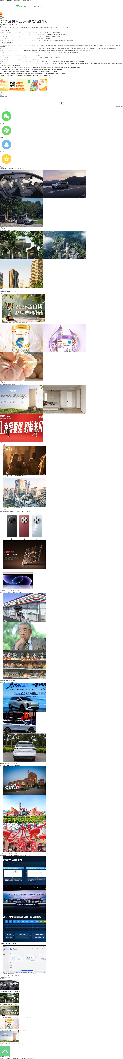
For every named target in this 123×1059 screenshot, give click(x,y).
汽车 (26, 0)
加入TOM (11, 1056)
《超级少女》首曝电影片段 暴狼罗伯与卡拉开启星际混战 (15, 475)
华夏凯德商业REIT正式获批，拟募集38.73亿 (13, 507)
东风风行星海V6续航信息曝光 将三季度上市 (9, 682)
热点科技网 (2, 590)
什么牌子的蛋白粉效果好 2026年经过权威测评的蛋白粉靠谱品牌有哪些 (15, 291)
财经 (19, 0)
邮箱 (31, 0)
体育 (8, 0)
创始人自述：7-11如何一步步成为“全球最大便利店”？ (12, 592)
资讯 (3, 0)
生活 (12, 0)
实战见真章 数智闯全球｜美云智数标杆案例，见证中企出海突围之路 (15, 855)
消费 (24, 0)
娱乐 (6, 0)
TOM (1, 293)
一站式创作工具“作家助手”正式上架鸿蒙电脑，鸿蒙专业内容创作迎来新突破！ (20, 973)
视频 (17, 0)
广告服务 (7, 1056)
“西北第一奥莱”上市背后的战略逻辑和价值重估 (10, 765)
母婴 (15, 0)
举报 (1, 95)
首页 (1, 0)
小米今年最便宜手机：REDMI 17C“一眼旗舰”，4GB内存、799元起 (15, 511)
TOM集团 (2, 1056)
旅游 (10, 0)
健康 (21, 0)
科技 (28, 0)
